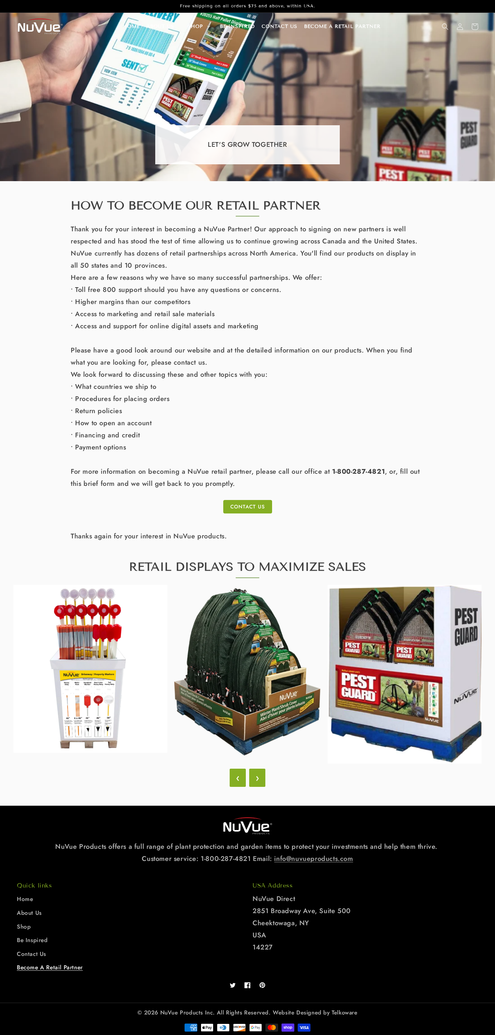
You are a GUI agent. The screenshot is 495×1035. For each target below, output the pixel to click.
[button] (445, 26)
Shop (195, 26)
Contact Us (247, 506)
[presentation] (238, 778)
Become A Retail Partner (50, 967)
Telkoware (344, 1012)
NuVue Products (181, 1012)
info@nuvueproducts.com (313, 859)
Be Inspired (32, 940)
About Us (29, 913)
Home (25, 899)
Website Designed (297, 1012)
